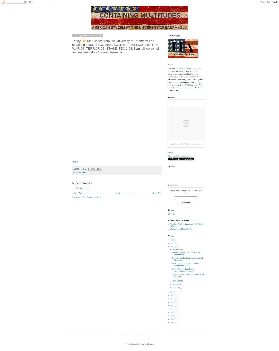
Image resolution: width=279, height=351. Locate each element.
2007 (172, 323)
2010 (172, 312)
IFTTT (78, 162)
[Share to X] (94, 169)
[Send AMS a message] (172, 214)
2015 (172, 295)
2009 (172, 316)
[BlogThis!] (92, 169)
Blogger (150, 344)
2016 (172, 292)
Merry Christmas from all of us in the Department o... (186, 254)
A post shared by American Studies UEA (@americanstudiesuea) (198, 144)
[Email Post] (84, 169)
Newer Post (77, 193)
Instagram (82, 172)
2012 (172, 306)
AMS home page (191, 85)
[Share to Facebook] (97, 169)
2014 (172, 299)
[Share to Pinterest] (100, 169)
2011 (172, 309)
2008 (172, 319)
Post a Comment (82, 188)
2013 (172, 302)
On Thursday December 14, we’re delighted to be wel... (185, 265)
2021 (172, 240)
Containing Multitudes (187, 68)
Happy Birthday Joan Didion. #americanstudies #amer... (183, 270)
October (175, 284)
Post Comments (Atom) (92, 197)
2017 (172, 247)
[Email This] (89, 169)
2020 (172, 243)
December (176, 250)
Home (117, 193)
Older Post (157, 193)
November (176, 281)
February (176, 288)
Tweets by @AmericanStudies (179, 156)
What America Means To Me (181, 229)
